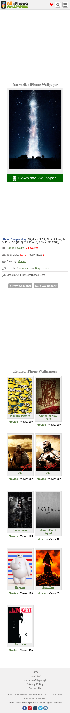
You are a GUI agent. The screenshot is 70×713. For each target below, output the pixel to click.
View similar (25, 268)
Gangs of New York (48, 417)
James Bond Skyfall (48, 532)
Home (35, 671)
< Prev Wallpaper (20, 285)
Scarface (20, 644)
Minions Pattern (20, 415)
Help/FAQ (35, 676)
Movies (22, 261)
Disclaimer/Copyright (35, 680)
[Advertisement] (35, 46)
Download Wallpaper (37, 178)
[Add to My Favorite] (4, 248)
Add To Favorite (15, 248)
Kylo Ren (48, 587)
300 (20, 472)
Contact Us (35, 688)
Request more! (43, 268)
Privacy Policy (35, 684)
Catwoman (20, 530)
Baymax (20, 587)
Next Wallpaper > (46, 285)
